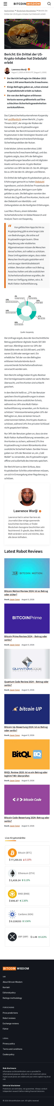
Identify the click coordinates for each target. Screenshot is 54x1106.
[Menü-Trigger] (5, 4)
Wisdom (16, 968)
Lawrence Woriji (25, 511)
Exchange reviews (11, 1023)
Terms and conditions (12, 1049)
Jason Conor (15, 599)
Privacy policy (9, 1044)
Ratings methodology (12, 998)
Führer (5, 1029)
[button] (49, 4)
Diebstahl (39, 181)
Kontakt (6, 987)
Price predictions (10, 1013)
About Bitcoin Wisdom (12, 982)
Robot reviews (9, 1018)
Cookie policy (8, 1054)
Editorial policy (9, 993)
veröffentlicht (14, 119)
